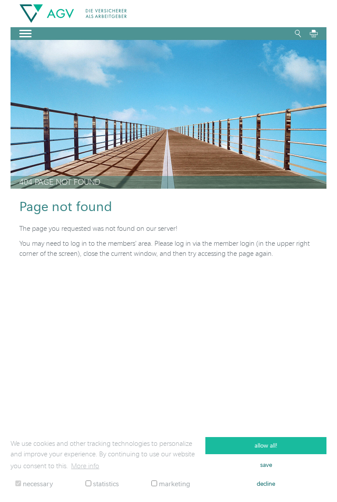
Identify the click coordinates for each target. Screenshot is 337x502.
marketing (173, 483)
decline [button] (266, 483)
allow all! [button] (266, 445)
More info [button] (85, 466)
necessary (37, 483)
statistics (105, 483)
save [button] (266, 464)
